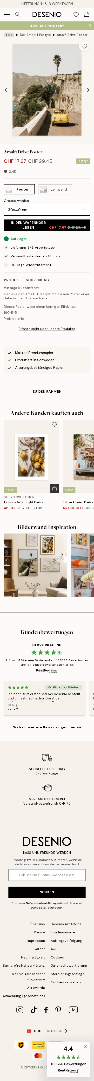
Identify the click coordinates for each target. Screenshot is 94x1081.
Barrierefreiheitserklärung (24, 966)
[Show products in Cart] (86, 14)
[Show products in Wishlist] (76, 14)
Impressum (36, 941)
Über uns (37, 924)
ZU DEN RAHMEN (47, 391)
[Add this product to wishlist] (84, 45)
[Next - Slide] (88, 90)
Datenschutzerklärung (41, 903)
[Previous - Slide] (6, 90)
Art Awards (36, 988)
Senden (47, 892)
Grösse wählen (16, 200)
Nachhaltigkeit (33, 957)
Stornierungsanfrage (68, 974)
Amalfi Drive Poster (72, 35)
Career (39, 949)
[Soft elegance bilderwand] (35, 565)
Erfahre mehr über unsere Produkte (47, 329)
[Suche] (18, 14)
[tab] (15, 142)
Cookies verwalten (66, 982)
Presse (39, 932)
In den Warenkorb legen (48, 224)
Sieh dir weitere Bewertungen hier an (47, 727)
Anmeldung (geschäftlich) (24, 996)
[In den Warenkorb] (54, 488)
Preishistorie (14, 319)
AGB (54, 949)
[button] (68, 1059)
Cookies (57, 957)
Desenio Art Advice (66, 924)
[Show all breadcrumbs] (9, 35)
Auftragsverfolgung (66, 941)
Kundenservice (63, 932)
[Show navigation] (7, 14)
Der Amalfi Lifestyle (35, 35)
